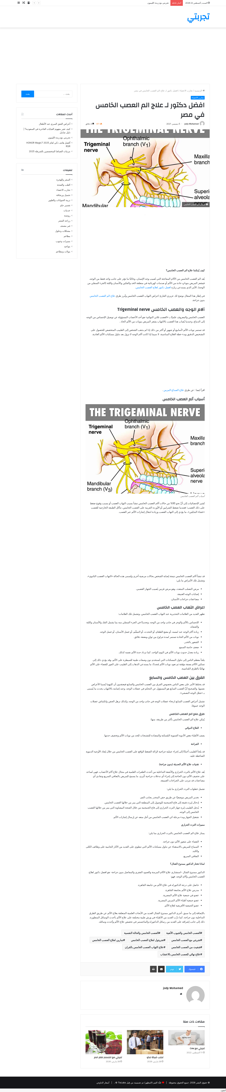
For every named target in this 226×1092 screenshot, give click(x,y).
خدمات (67, 210)
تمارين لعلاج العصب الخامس (107, 940)
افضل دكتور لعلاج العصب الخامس (153, 287)
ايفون (223, 1090)
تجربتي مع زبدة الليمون (59, 137)
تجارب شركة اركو (155, 1057)
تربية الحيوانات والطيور (59, 200)
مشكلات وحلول (62, 231)
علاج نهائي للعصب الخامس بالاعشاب (180, 954)
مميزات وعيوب (63, 241)
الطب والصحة (63, 184)
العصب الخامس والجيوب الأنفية (183, 933)
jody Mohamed (191, 124)
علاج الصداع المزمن (173, 390)
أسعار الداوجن (102, 1082)
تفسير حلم (65, 205)
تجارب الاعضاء (186, 90)
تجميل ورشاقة (63, 195)
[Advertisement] (113, 55)
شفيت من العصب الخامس (185, 947)
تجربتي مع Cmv (197, 1048)
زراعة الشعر (64, 220)
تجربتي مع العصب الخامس (185, 940)
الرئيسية (198, 90)
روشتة (67, 215)
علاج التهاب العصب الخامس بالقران (144, 947)
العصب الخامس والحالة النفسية (141, 933)
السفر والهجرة (63, 179)
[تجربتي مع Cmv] (186, 1037)
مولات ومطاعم (63, 251)
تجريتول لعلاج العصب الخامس (147, 940)
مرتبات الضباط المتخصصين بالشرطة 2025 (49, 151)
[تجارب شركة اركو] (145, 1042)
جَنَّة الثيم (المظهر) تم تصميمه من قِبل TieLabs (139, 1082)
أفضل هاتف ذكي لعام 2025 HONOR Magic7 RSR (145, 2)
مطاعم (67, 236)
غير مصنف (65, 226)
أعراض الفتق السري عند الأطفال (54, 124)
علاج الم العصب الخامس (102, 295)
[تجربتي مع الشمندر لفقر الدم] (104, 1042)
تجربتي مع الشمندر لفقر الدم (108, 1057)
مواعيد (67, 246)
